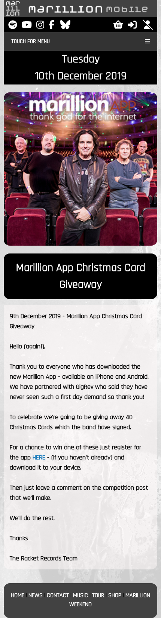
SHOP (114, 595)
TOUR (98, 595)
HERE (39, 457)
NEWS (35, 595)
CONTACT (58, 595)
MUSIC (80, 595)
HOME (17, 595)
